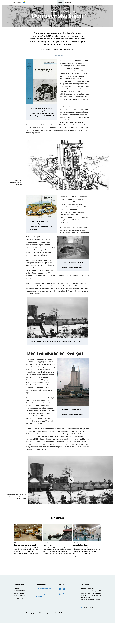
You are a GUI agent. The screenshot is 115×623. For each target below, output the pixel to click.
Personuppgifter (31, 613)
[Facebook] (53, 55)
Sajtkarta (61, 613)
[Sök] (100, 2)
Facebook (60, 589)
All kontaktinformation (23, 598)
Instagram (64, 593)
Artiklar (60, 2)
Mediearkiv (68, 2)
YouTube (60, 593)
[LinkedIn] (56, 55)
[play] (69, 164)
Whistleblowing (43, 613)
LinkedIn (64, 589)
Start (54, 2)
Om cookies (53, 613)
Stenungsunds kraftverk (25, 545)
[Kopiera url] (62, 55)
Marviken (47, 545)
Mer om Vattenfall (89, 607)
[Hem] (19, 2)
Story (40, 11)
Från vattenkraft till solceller (57, 11)
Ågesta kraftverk (81, 545)
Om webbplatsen (19, 613)
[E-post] (59, 55)
